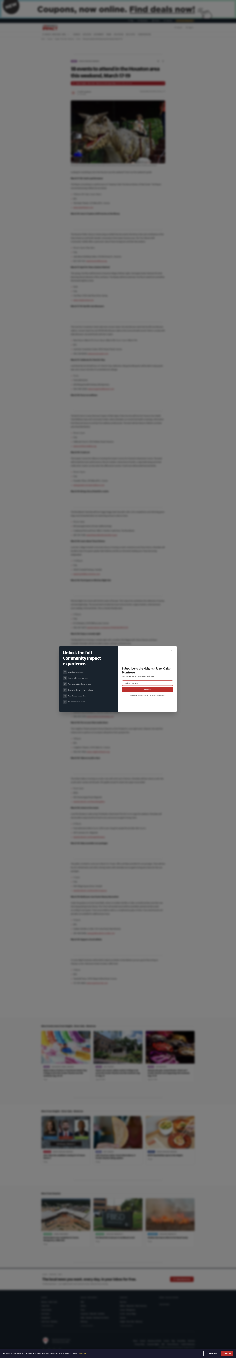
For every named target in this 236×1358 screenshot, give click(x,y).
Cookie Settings (211, 1353)
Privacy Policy (161, 695)
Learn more (82, 1353)
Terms (153, 695)
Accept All (227, 1353)
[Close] (171, 651)
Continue (147, 690)
